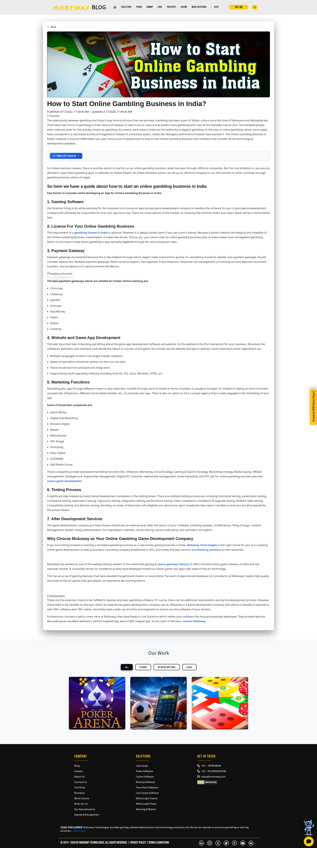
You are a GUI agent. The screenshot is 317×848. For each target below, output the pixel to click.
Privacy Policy (138, 843)
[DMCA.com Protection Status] (207, 782)
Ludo (160, 7)
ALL (127, 667)
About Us (79, 776)
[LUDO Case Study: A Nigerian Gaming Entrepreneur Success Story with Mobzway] (220, 703)
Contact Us (80, 782)
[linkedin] (201, 843)
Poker (139, 7)
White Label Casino (147, 798)
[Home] (114, 7)
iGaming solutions (209, 549)
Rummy (150, 7)
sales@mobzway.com (213, 776)
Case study (126, 7)
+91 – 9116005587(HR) (213, 771)
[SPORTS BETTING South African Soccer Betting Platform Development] (158, 703)
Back (53, 26)
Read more (80, 830)
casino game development (64, 481)
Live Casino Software (147, 792)
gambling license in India (91, 232)
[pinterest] (234, 843)
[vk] (250, 843)
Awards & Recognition (86, 814)
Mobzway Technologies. (92, 843)
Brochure (79, 792)
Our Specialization (84, 809)
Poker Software (144, 771)
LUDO (189, 667)
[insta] (209, 843)
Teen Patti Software (147, 787)
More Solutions (199, 7)
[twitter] (226, 843)
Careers (78, 771)
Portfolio (79, 787)
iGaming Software (146, 809)
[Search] (255, 7)
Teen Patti (171, 7)
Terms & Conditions (158, 843)
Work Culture (81, 798)
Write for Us (81, 803)
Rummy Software (145, 782)
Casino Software (145, 776)
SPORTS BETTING (167, 667)
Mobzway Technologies (202, 545)
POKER (143, 667)
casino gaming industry (173, 564)
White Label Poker (146, 803)
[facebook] (217, 843)
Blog (216, 7)
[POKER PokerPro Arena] (97, 703)
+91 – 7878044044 (211, 765)
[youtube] (242, 843)
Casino (184, 7)
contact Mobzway (194, 621)
